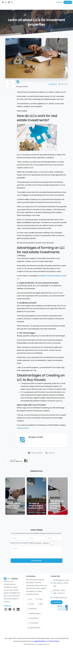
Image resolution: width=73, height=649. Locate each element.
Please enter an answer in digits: (22, 543)
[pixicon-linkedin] (18, 609)
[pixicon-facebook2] (10, 609)
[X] (5, 2)
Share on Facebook (36, 453)
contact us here (23, 428)
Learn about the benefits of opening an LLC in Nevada (57, 504)
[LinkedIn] (8, 2)
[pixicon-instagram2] (6, 609)
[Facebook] (2, 2)
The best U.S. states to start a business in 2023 (35, 505)
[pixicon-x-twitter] (14, 609)
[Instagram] (11, 2)
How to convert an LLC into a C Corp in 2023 (14, 505)
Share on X (51, 453)
